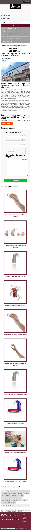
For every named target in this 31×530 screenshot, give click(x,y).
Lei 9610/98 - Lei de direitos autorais (15, 511)
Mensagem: (25, 159)
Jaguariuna (8, 495)
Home (24, 514)
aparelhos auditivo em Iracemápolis (15, 423)
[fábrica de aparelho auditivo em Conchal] (15, 263)
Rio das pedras (17, 498)
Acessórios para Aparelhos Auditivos (10, 28)
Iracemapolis (26, 493)
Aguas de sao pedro (12, 491)
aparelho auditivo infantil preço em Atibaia (15, 452)
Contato (24, 520)
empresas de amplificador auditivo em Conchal (15, 394)
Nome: (23, 135)
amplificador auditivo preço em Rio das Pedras (15, 334)
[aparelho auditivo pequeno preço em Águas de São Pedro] (15, 201)
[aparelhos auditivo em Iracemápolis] (15, 410)
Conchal (27, 491)
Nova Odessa (5, 498)
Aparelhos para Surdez (7, 34)
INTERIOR (20, 493)
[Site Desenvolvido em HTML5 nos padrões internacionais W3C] (11, 528)
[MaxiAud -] (15, 7)
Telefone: (23, 144)
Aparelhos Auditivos (7, 31)
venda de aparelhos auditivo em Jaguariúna (15, 481)
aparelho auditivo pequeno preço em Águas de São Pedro (15, 215)
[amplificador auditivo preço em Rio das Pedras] (15, 321)
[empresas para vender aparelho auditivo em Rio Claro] (15, 350)
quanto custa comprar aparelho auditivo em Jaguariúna (15, 246)
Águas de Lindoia (11, 502)
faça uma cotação (7, 123)
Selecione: (4, 491)
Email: (23, 139)
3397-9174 (6, 15)
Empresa (25, 515)
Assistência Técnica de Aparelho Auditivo (11, 38)
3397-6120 (6, 18)
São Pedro (4, 502)
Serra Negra (15, 500)
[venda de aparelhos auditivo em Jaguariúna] (15, 468)
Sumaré (25, 500)
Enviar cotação (15, 180)
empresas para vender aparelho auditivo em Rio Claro (15, 364)
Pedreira (11, 498)
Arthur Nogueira (21, 491)
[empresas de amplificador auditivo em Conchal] (15, 381)
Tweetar (4, 60)
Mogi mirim (20, 495)
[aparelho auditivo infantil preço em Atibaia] (15, 439)
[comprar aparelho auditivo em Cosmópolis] (15, 292)
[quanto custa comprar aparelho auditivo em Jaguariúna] (15, 232)
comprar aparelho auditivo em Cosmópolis (15, 305)
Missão (24, 517)
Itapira (3, 495)
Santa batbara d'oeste (6, 500)
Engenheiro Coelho (12, 493)
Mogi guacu (14, 495)
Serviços (15, 25)
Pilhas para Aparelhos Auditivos (9, 41)
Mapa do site (25, 521)
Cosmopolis (4, 493)
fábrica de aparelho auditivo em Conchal (15, 276)
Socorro (20, 500)
